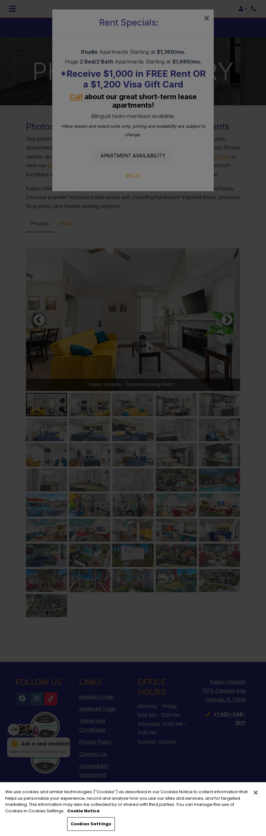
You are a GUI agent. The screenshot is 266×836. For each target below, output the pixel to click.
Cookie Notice (83, 811)
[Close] (255, 792)
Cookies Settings (91, 824)
